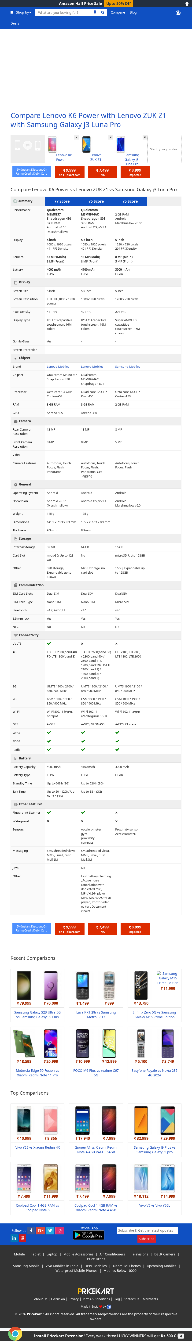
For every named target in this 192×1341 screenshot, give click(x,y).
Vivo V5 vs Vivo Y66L (154, 1205)
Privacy (74, 1299)
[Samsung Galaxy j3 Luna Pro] (120, 144)
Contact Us (131, 1299)
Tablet (36, 1254)
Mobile (19, 1254)
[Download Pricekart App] (88, 1235)
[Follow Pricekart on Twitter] (50, 1230)
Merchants (150, 1299)
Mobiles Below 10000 (120, 1270)
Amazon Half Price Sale (80, 3)
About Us (40, 1299)
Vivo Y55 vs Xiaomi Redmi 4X (37, 1147)
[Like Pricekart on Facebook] (31, 1230)
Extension (58, 1299)
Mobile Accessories (78, 1254)
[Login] (178, 12)
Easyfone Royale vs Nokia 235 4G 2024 (154, 1072)
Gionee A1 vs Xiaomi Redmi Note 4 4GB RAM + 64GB (96, 1149)
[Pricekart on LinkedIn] (14, 1238)
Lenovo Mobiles (58, 366)
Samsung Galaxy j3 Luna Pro (132, 159)
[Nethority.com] (109, 1306)
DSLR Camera (164, 1254)
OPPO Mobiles (96, 1266)
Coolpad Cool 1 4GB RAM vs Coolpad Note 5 (37, 1207)
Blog (133, 12)
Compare (118, 12)
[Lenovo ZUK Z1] (86, 144)
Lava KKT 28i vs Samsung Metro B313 (96, 1014)
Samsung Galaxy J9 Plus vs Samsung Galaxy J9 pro (154, 1149)
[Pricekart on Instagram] (59, 1230)
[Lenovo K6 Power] (52, 144)
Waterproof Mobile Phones (76, 1270)
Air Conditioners (112, 1254)
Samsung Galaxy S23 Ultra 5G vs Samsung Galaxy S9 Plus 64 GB (37, 1017)
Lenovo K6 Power (64, 157)
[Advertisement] (96, 67)
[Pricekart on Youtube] (22, 1238)
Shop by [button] (22, 12)
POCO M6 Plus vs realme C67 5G (96, 1072)
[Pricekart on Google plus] (40, 1230)
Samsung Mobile (26, 1266)
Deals (15, 23)
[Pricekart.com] (96, 1291)
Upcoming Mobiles (161, 1266)
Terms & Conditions (96, 1299)
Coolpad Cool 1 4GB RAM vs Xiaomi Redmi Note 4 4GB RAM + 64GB (96, 1210)
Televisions (139, 1254)
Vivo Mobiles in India (62, 1266)
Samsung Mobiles (127, 366)
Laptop (52, 1254)
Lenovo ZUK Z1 (95, 157)
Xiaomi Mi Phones (127, 1266)
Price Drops (96, 1259)
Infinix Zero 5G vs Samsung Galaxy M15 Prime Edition (154, 1014)
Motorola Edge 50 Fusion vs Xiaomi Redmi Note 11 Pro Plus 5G (37, 1075)
